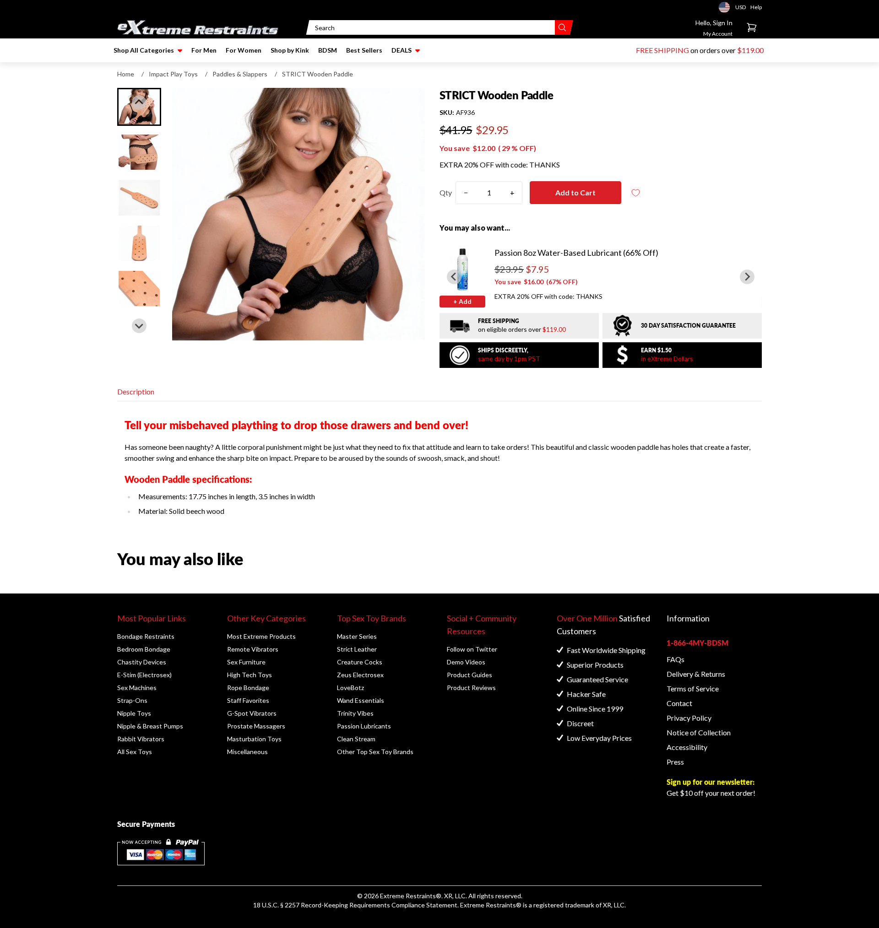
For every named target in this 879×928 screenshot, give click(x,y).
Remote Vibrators (252, 649)
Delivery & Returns (696, 673)
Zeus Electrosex (360, 675)
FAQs (675, 659)
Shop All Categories (144, 50)
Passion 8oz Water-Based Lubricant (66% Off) (576, 253)
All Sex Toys (134, 751)
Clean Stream (356, 739)
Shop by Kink (290, 50)
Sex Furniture (246, 662)
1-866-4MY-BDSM (697, 642)
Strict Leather (357, 649)
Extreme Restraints (408, 896)
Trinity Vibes (355, 713)
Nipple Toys (134, 713)
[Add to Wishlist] (636, 193)
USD (727, 7)
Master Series (357, 636)
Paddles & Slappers (239, 74)
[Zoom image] (298, 214)
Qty (446, 192)
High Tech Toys (249, 675)
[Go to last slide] (454, 277)
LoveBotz (350, 687)
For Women (243, 50)
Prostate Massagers (256, 726)
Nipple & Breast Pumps (150, 726)
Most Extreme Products (261, 636)
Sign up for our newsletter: (710, 781)
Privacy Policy (689, 717)
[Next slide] (139, 325)
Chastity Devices (141, 662)
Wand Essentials (360, 700)
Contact (679, 703)
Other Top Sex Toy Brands (375, 751)
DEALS (401, 50)
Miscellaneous (247, 751)
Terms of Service (693, 688)
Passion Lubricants (364, 726)
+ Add (462, 301)
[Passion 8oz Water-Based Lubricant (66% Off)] (462, 269)
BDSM (327, 50)
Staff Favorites (248, 700)
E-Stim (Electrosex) (144, 675)
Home (125, 74)
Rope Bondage (248, 687)
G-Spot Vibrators (252, 713)
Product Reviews (471, 687)
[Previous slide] (139, 102)
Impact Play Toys (173, 74)
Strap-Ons (132, 700)
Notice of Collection (699, 732)
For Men (204, 50)
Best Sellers (364, 50)
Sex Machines (137, 687)
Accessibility (687, 747)
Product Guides (469, 675)
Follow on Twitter (472, 649)
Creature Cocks (359, 662)
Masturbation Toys (254, 739)
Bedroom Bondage (143, 649)
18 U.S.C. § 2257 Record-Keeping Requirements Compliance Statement (355, 905)
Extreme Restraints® (490, 905)
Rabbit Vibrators (140, 739)
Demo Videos (466, 662)
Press (675, 761)
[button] (139, 152)
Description (135, 391)
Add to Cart (575, 192)
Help (756, 7)
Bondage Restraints (145, 636)
